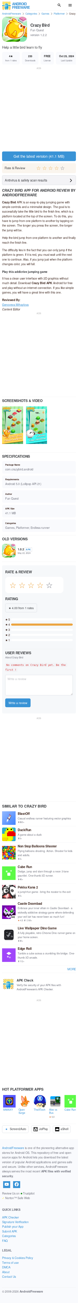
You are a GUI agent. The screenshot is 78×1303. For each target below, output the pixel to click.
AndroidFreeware (11, 13)
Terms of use (10, 1262)
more (71, 969)
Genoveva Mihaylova (15, 304)
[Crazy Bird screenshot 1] (12, 425)
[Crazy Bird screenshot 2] (36, 425)
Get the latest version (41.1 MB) (39, 156)
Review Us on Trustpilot (18, 1193)
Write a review (18, 703)
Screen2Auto (18, 1129)
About (6, 1272)
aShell (64, 1129)
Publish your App (13, 1226)
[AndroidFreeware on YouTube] (6, 1184)
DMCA (6, 1267)
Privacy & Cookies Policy (17, 1258)
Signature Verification (15, 1222)
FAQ (5, 1241)
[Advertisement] (39, 109)
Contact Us (9, 1276)
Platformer (59, 13)
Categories (31, 13)
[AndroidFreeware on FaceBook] (16, 1184)
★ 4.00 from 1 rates (21, 608)
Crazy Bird (40, 25)
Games (45, 13)
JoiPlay (43, 1129)
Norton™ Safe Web (16, 1198)
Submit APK (9, 1231)
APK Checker (10, 1217)
